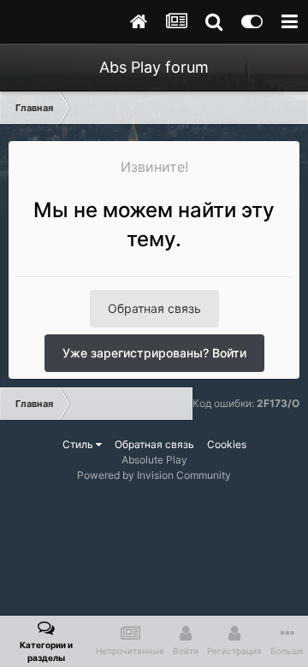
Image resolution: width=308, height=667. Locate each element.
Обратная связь (154, 308)
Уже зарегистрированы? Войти (154, 352)
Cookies (226, 444)
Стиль (79, 444)
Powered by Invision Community (154, 475)
